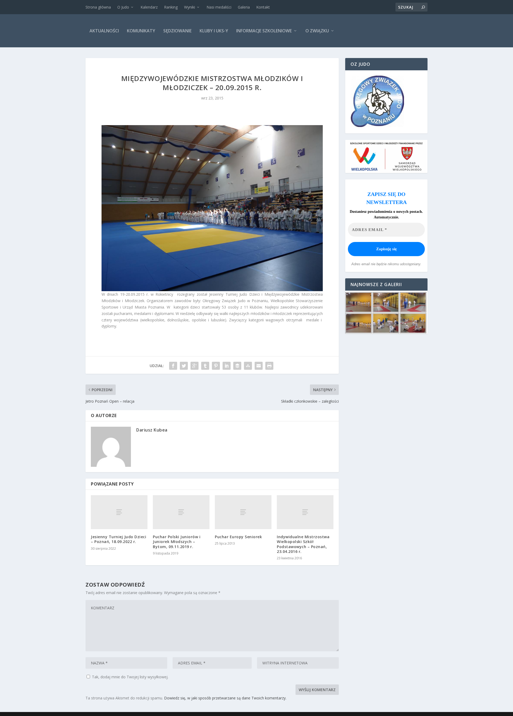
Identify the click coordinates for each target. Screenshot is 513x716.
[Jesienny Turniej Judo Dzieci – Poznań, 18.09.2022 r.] (119, 512)
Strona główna (98, 7)
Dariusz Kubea (152, 430)
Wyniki (189, 7)
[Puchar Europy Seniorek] (243, 512)
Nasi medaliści (219, 7)
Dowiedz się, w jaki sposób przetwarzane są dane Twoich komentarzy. (225, 697)
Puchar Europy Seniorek (238, 536)
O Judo (123, 7)
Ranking (171, 7)
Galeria (244, 7)
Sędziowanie (177, 31)
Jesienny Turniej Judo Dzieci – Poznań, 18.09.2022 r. (118, 539)
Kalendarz (149, 7)
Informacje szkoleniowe (264, 31)
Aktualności (104, 31)
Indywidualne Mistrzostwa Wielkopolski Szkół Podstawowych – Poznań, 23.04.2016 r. (303, 544)
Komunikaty (141, 31)
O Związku (317, 31)
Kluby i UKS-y (214, 31)
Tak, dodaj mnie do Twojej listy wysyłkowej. (129, 676)
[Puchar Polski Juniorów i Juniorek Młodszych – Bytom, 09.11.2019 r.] (181, 512)
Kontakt (263, 7)
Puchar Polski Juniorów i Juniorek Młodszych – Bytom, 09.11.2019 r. (176, 541)
